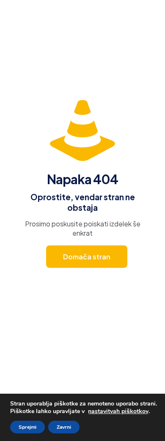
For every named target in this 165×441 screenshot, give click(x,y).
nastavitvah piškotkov (118, 411)
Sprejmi (27, 427)
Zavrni (64, 427)
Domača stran (86, 256)
